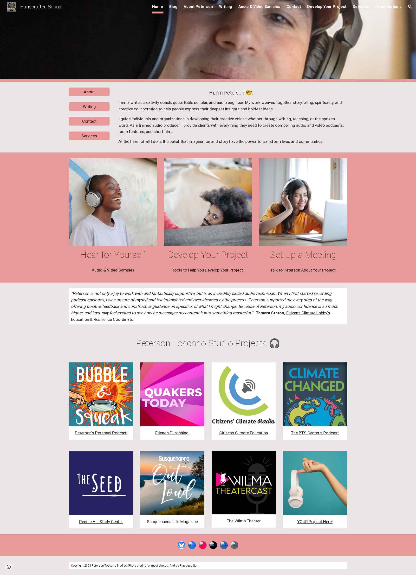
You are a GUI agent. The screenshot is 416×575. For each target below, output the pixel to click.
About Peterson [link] (198, 6)
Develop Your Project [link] (326, 6)
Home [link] (157, 6)
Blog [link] (173, 6)
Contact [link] (293, 6)
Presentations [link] (388, 6)
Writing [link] (225, 6)
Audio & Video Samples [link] (259, 6)
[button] (410, 7)
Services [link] (361, 6)
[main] (232, 117)
